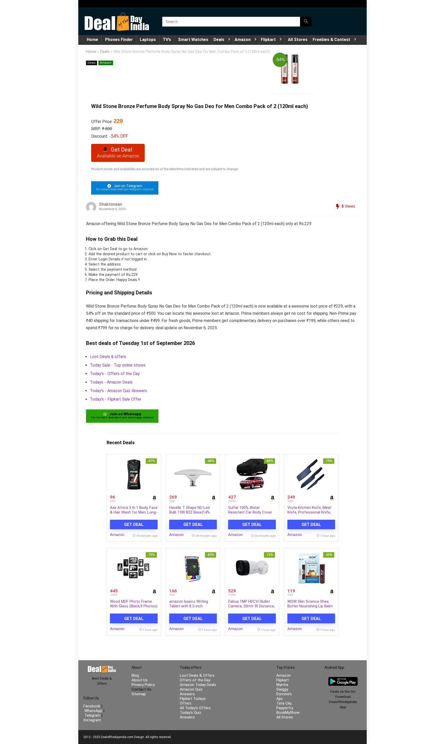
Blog (135, 675)
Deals (218, 39)
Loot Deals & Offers (197, 675)
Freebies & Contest (331, 39)
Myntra (282, 684)
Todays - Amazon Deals (111, 382)
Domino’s (284, 694)
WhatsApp (93, 710)
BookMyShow (287, 712)
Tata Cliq (284, 703)
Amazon (243, 39)
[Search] (306, 22)
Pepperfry (284, 708)
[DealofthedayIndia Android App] (343, 679)
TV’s (167, 39)
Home (92, 39)
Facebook (92, 706)
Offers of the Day (195, 680)
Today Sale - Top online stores (118, 365)
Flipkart (268, 39)
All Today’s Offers (195, 708)
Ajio (279, 698)
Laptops (148, 39)
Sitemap (139, 694)
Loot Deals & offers (108, 356)
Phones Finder (119, 39)
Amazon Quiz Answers (191, 691)
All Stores (297, 39)
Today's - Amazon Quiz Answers (118, 390)
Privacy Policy (143, 684)
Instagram (92, 720)
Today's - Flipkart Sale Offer (115, 399)
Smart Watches (193, 39)
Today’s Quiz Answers (190, 715)
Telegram (92, 715)
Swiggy (282, 689)
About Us (140, 680)
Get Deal (133, 524)
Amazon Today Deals (198, 684)
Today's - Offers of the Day (115, 373)
